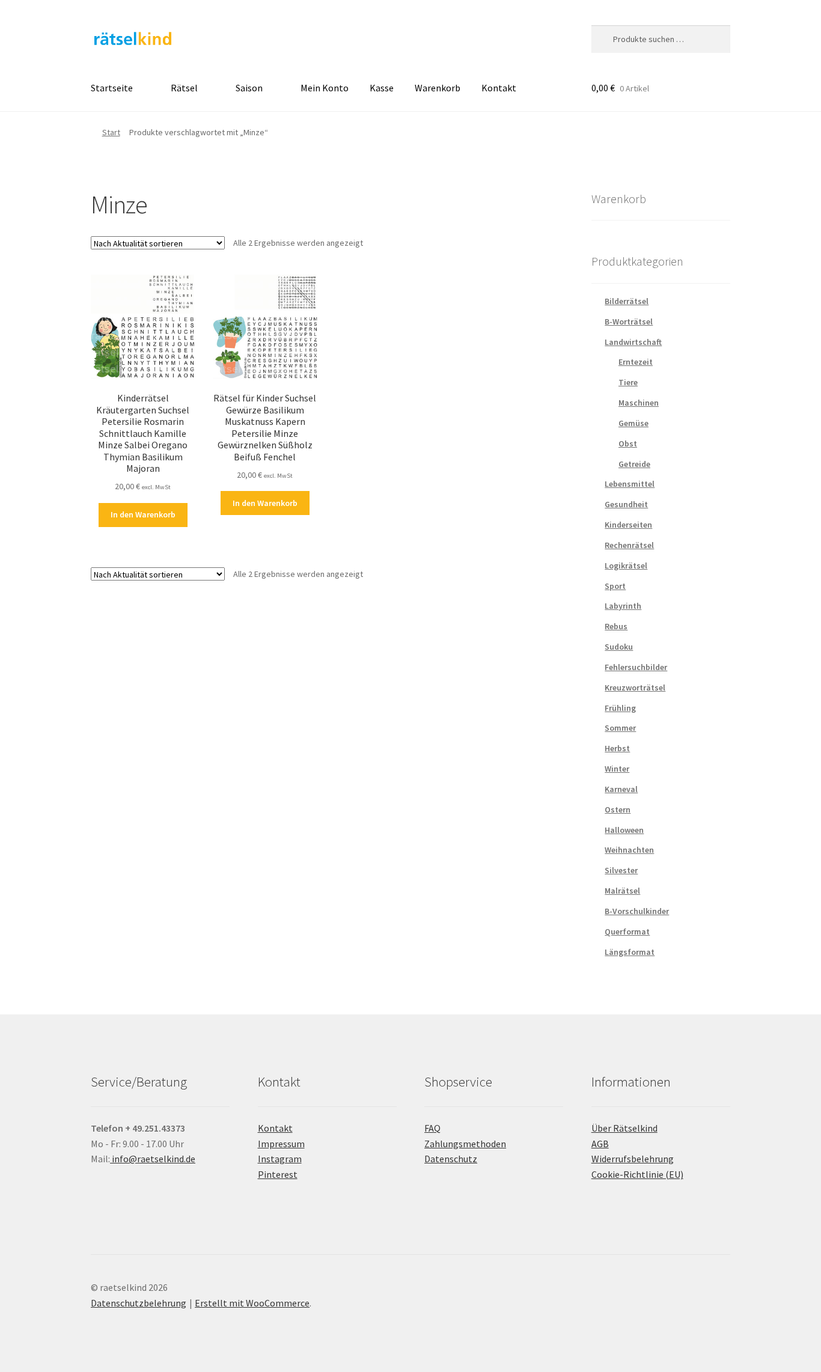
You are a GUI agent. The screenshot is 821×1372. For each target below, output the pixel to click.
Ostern (617, 809)
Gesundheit (626, 504)
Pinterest (278, 1174)
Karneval (621, 789)
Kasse (382, 88)
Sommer (620, 727)
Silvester (621, 870)
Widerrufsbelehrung (632, 1159)
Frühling (620, 708)
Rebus (616, 626)
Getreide (634, 464)
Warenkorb (437, 88)
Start (111, 132)
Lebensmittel (630, 483)
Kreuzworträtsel (635, 687)
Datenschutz (450, 1159)
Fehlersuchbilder (636, 667)
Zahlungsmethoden (465, 1144)
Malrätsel (622, 890)
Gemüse (633, 423)
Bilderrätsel (627, 301)
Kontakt (498, 88)
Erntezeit (635, 361)
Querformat (627, 931)
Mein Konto (325, 88)
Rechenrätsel (629, 545)
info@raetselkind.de (152, 1159)
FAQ (432, 1128)
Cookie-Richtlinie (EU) (637, 1174)
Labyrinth (623, 605)
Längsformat (630, 952)
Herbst (617, 748)
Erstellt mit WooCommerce (252, 1303)
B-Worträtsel (629, 321)
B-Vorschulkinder (637, 911)
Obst (627, 443)
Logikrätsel (626, 565)
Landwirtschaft (633, 342)
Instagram (280, 1159)
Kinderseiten (628, 524)
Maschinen (638, 402)
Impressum (281, 1144)
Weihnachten (629, 849)
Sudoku (619, 646)
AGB (600, 1144)
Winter (617, 768)
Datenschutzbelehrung (138, 1303)
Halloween (624, 830)
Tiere (628, 382)
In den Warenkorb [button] (143, 514)
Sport (615, 586)
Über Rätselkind (624, 1128)
